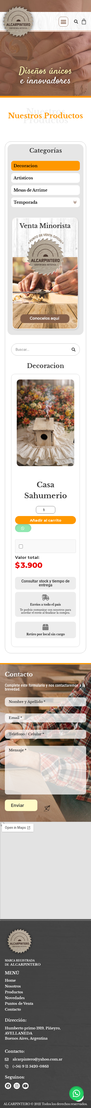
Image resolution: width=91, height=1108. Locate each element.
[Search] (73, 349)
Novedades (15, 998)
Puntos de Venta (19, 1003)
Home (10, 980)
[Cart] (84, 21)
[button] (63, 22)
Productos (14, 992)
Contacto (13, 1009)
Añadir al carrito (45, 520)
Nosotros (13, 986)
